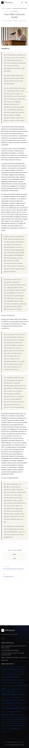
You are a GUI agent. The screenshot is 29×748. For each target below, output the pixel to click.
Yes (15, 554)
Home (3, 8)
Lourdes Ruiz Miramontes (12, 717)
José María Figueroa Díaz (13, 708)
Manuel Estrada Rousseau (8, 719)
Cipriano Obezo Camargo (15, 674)
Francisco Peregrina (19, 691)
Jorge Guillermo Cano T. (17, 705)
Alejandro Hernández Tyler (16, 667)
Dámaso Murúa (15, 680)
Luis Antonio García (22, 717)
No (15, 558)
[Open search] (22, 2)
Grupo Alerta (4, 660)
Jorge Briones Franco (6, 705)
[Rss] (2, 638)
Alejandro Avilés (4, 667)
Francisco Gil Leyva (20, 689)
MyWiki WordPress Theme (17, 744)
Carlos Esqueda (10, 672)
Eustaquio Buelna (10, 689)
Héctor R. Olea (12, 703)
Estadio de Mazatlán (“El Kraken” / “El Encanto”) (14, 657)
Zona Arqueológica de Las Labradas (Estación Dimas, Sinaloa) (13, 646)
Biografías (8, 8)
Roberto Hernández (6, 728)
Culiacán (5, 677)
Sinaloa (15, 728)
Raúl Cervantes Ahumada (13, 723)
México (22, 719)
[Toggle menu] (26, 2)
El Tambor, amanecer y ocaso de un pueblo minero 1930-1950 (13, 654)
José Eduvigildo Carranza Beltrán (10, 650)
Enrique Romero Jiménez (8, 686)
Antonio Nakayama (8, 669)
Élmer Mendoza (8, 731)
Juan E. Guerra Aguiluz (8, 711)
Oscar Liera (11, 721)
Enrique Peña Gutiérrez (15, 683)
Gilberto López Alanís (13, 694)
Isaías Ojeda (22, 703)
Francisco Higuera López (8, 691)
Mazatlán (17, 719)
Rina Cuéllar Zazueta (18, 726)
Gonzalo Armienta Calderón (7, 697)
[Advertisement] (14, 601)
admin (15, 20)
